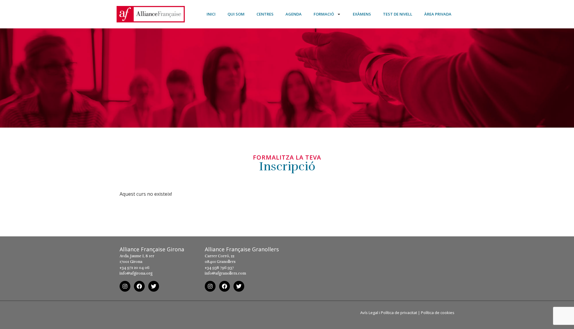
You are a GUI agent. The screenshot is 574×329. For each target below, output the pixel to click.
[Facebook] (139, 286)
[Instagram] (125, 286)
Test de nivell (397, 14)
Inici (211, 14)
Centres (265, 14)
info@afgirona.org (136, 273)
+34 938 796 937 (219, 267)
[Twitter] (153, 286)
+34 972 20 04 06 (134, 267)
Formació (324, 14)
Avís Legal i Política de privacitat (388, 312)
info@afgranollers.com (225, 273)
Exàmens (362, 14)
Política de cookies (437, 312)
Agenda (294, 14)
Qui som (236, 14)
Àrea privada (437, 14)
